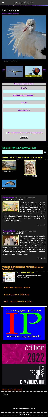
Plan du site (30, 408)
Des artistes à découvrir (17, 288)
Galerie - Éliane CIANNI (13, 200)
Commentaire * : (24, 110)
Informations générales (16, 295)
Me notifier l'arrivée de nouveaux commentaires (25, 133)
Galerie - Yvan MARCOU (13, 233)
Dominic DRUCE (31, 176)
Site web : (24, 103)
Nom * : (24, 88)
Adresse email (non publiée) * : (24, 95)
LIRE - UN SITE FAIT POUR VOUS (18, 302)
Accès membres (19, 408)
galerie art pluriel (24, 2)
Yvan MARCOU (8, 188)
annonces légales (24, 414)
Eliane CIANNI (8, 171)
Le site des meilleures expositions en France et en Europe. (29, 276)
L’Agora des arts (26, 273)
